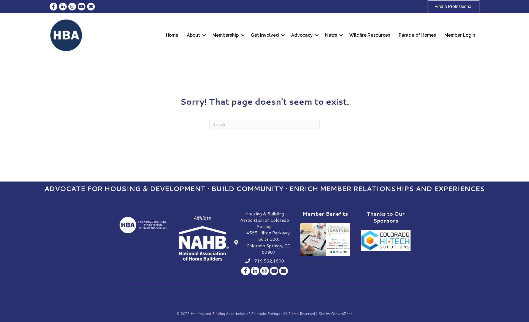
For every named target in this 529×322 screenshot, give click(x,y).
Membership (225, 35)
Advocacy (302, 35)
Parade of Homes (417, 35)
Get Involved (265, 35)
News (331, 35)
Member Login (459, 35)
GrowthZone (341, 313)
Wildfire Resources (369, 35)
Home (172, 35)
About (193, 35)
